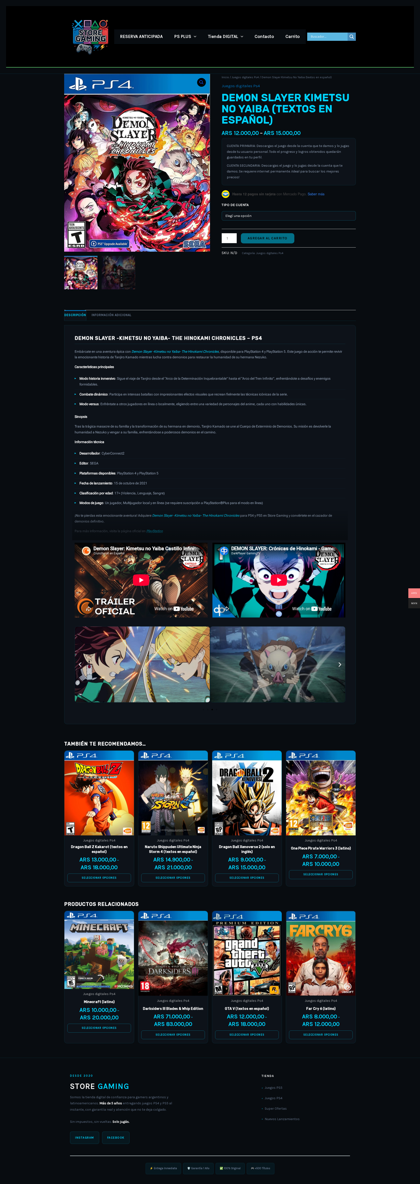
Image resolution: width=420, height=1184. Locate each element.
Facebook (115, 1137)
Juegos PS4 (273, 1098)
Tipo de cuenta (235, 205)
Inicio (225, 77)
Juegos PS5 (273, 1088)
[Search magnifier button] (352, 37)
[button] (193, 36)
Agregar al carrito (268, 238)
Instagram (84, 1137)
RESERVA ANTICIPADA (141, 36)
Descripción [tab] (75, 315)
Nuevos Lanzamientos (282, 1119)
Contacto (264, 36)
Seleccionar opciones (99, 877)
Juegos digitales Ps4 (245, 77)
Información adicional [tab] (111, 315)
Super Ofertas (276, 1109)
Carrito (293, 36)
